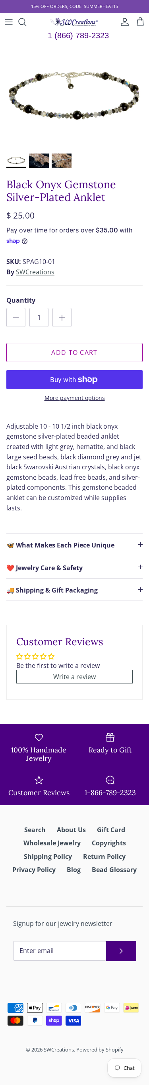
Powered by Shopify (100, 1049)
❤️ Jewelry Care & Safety (44, 567)
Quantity (20, 300)
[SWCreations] (74, 22)
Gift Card (111, 829)
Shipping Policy (48, 856)
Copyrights (109, 843)
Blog (74, 869)
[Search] (26, 22)
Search (35, 829)
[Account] (123, 22)
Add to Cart (74, 352)
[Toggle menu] (8, 22)
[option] (74, 96)
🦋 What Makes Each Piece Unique (60, 545)
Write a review (74, 676)
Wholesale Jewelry (52, 843)
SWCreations (35, 272)
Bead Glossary (114, 869)
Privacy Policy (34, 869)
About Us (71, 829)
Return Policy (104, 856)
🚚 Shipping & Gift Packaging (52, 590)
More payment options (75, 398)
